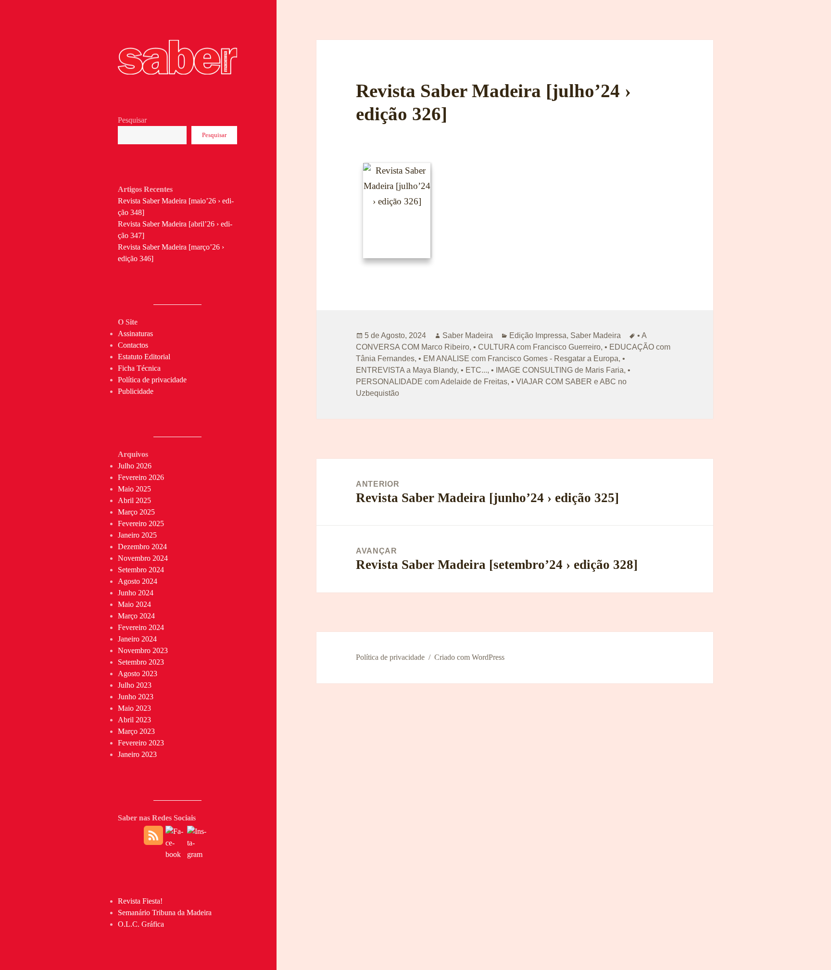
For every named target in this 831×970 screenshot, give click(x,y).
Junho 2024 (135, 593)
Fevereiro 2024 (141, 627)
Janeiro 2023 (137, 754)
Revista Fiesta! (140, 901)
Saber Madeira (467, 335)
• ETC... (474, 370)
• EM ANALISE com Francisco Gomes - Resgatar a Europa (518, 358)
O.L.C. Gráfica (141, 924)
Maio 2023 (134, 708)
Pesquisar (132, 120)
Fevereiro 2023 (141, 743)
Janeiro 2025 (137, 535)
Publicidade (135, 391)
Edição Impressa (538, 335)
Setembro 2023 (141, 662)
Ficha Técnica (139, 368)
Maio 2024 (134, 604)
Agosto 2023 (137, 673)
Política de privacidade (152, 380)
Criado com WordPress (469, 657)
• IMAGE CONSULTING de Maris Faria (557, 370)
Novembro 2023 (143, 650)
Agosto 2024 (137, 581)
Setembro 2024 (141, 570)
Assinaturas (135, 333)
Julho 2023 (134, 685)
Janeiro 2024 (137, 639)
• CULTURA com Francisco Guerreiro (537, 347)
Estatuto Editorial (144, 357)
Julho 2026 (134, 466)
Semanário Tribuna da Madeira (165, 912)
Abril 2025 (134, 500)
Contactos (133, 345)
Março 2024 (136, 616)
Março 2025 (136, 512)
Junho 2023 (135, 697)
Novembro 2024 (143, 558)
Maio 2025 (134, 489)
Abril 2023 (134, 720)
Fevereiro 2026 (141, 477)
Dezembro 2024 (142, 546)
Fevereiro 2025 (141, 523)
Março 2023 (136, 731)
